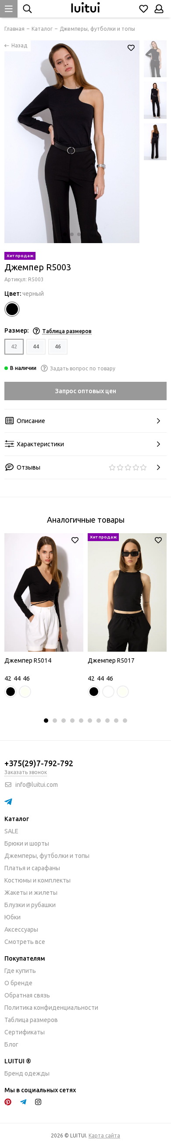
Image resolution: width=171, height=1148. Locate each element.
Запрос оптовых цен (85, 391)
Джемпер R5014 (27, 660)
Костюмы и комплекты (37, 880)
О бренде (18, 983)
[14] (12, 309)
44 (36, 346)
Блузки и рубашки (30, 904)
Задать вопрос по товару (82, 368)
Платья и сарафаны (32, 868)
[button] (65, 234)
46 (58, 346)
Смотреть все (24, 941)
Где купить (20, 970)
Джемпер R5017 (111, 660)
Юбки (12, 917)
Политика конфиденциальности (51, 1007)
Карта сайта (104, 1135)
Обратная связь (27, 995)
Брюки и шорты (26, 843)
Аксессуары (21, 929)
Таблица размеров (31, 1019)
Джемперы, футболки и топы (46, 855)
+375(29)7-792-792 (38, 763)
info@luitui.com (36, 784)
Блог (11, 1044)
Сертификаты (24, 1032)
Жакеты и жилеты (30, 892)
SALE (11, 831)
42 (14, 346)
